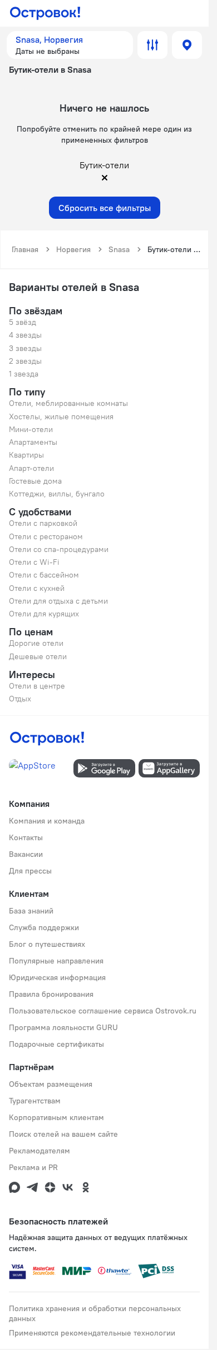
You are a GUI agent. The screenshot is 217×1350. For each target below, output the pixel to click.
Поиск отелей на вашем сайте (63, 1134)
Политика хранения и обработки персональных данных (95, 1313)
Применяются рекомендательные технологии (92, 1333)
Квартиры (26, 455)
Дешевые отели (38, 656)
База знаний (31, 911)
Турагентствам (35, 1101)
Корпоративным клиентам (56, 1117)
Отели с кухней (37, 588)
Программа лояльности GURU (63, 1027)
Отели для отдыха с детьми (58, 601)
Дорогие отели (36, 643)
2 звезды (25, 361)
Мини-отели (31, 429)
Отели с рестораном (46, 536)
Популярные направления (56, 961)
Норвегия (73, 249)
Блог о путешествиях (47, 944)
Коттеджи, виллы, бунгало (57, 494)
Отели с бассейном (44, 575)
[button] (70, 45)
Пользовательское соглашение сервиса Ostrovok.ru (102, 1011)
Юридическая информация (57, 977)
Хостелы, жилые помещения (61, 416)
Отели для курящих (44, 614)
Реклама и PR (33, 1167)
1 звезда (23, 374)
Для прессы (30, 871)
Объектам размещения (50, 1084)
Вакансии (26, 854)
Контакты (26, 837)
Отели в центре (37, 686)
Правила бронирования (51, 994)
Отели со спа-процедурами (58, 549)
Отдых (20, 699)
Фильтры (152, 45)
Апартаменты (33, 442)
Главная (25, 249)
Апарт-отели (31, 468)
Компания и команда (47, 821)
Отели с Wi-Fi (34, 562)
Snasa (119, 249)
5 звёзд (22, 322)
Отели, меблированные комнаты (68, 403)
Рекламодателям (39, 1151)
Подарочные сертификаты (56, 1044)
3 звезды (25, 348)
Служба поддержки (44, 927)
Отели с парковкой (43, 523)
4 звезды (25, 335)
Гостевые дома (35, 481)
